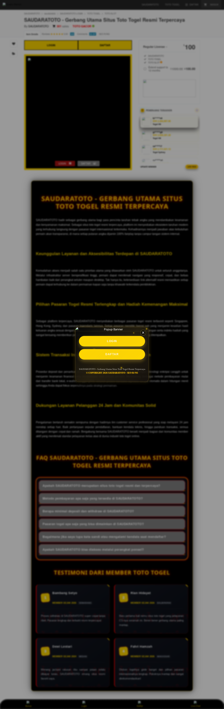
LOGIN (112, 341)
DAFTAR (112, 354)
